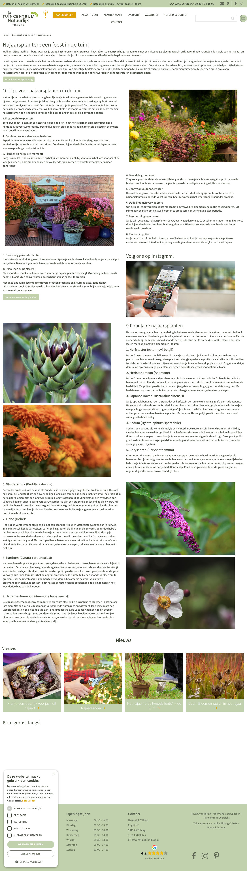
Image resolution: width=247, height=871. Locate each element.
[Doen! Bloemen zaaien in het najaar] (215, 679)
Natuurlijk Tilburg (138, 820)
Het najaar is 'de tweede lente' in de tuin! (154, 705)
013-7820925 (138, 835)
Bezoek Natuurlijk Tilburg (19, 79)
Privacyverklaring (201, 813)
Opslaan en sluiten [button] (30, 844)
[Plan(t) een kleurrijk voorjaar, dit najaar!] (32, 679)
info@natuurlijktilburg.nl (145, 840)
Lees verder (28, 800)
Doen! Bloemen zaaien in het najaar (215, 703)
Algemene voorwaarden (226, 813)
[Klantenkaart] (243, 18)
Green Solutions (216, 827)
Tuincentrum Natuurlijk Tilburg (211, 823)
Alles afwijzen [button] (30, 853)
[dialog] (31, 818)
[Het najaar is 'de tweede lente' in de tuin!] (154, 679)
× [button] (53, 773)
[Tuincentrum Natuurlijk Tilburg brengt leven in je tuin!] (20, 18)
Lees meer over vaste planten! (21, 297)
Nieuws (123, 640)
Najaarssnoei (91, 708)
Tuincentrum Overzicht (216, 817)
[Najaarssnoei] (93, 679)
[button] (30, 862)
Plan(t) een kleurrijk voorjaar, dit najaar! (31, 705)
